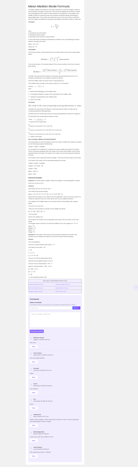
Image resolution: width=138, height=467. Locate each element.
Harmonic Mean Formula (36, 288)
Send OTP (76, 308)
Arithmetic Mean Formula (36, 284)
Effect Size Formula (61, 291)
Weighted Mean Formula (36, 291)
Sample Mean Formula (62, 288)
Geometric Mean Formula (63, 284)
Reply (34, 346)
